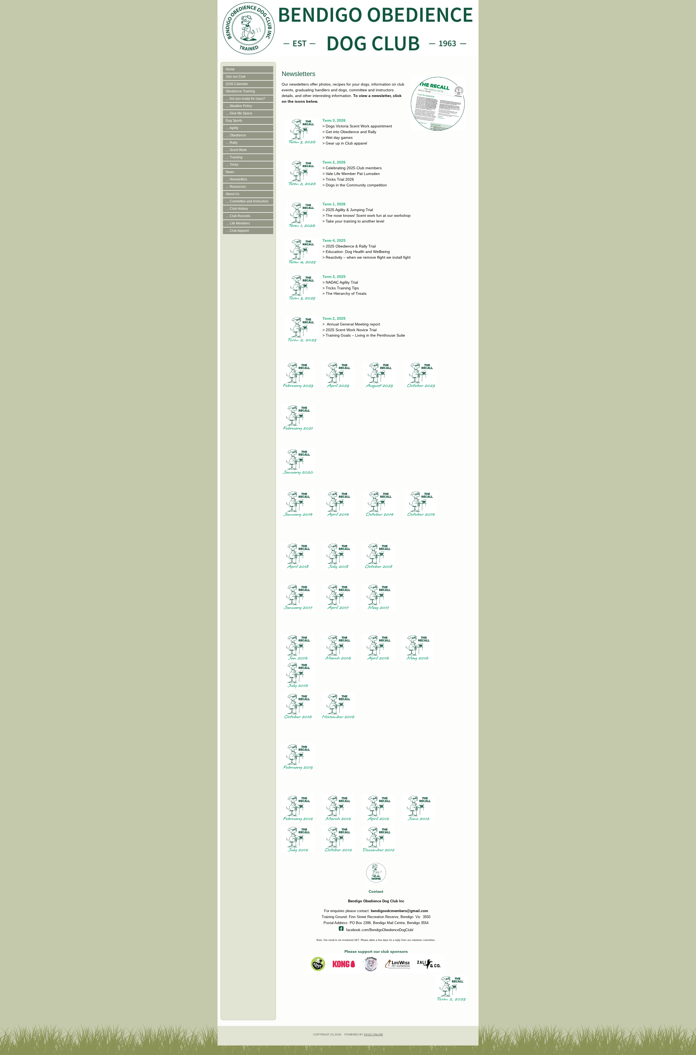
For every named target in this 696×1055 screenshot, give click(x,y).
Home (230, 69)
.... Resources (236, 187)
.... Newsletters (236, 179)
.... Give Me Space (239, 113)
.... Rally (231, 143)
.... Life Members (238, 223)
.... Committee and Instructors (247, 201)
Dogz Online (373, 1034)
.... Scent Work (236, 150)
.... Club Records (238, 216)
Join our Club (236, 77)
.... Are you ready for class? (245, 99)
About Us (232, 194)
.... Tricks (232, 165)
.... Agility (232, 128)
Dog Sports (234, 121)
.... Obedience (236, 135)
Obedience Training (240, 91)
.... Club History (237, 209)
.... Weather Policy (239, 106)
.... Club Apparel (237, 231)
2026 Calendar (237, 84)
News (230, 172)
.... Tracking (234, 157)
